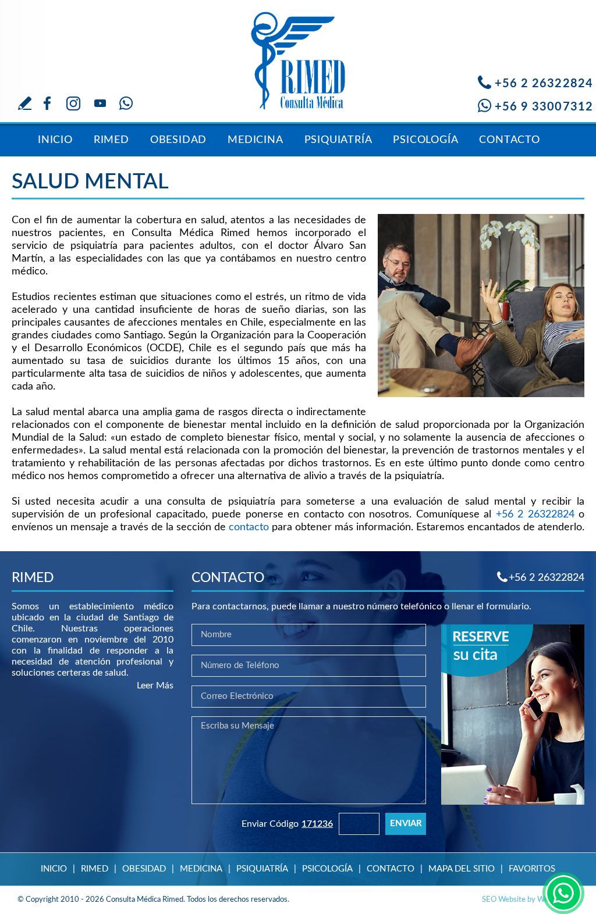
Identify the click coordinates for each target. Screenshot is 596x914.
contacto (249, 527)
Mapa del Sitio (461, 869)
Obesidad (178, 140)
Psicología (425, 140)
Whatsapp (126, 103)
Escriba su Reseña (25, 103)
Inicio (55, 140)
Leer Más (155, 685)
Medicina (255, 140)
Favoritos (532, 869)
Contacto (509, 140)
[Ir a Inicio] (298, 55)
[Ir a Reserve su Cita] (512, 801)
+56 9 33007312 (544, 107)
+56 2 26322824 (544, 84)
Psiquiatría (338, 140)
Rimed (111, 140)
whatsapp (563, 893)
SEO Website (504, 900)
